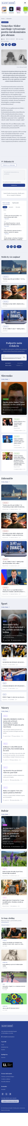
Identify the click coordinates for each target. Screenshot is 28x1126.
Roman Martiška (18, 447)
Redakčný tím (4, 1047)
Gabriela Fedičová (19, 430)
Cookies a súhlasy (5, 1079)
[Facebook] (2, 44)
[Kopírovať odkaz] (14, 44)
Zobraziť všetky (5, 925)
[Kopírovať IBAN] (24, 357)
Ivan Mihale (11, 699)
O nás (2, 1044)
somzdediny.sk (5, 922)
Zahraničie (9, 18)
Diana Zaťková (12, 664)
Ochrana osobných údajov (7, 1076)
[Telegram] (9, 44)
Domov (3, 18)
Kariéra (3, 1049)
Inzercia (3, 1057)
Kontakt (3, 1089)
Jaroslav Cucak (13, 565)
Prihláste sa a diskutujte (9, 165)
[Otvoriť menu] (25, 3)
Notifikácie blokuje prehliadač (10, 1101)
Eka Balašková (14, 906)
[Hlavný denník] (8, 3)
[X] (6, 44)
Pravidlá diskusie (5, 1081)
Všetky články (4, 379)
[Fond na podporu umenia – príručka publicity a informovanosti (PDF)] (7, 1064)
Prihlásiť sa (14, 185)
